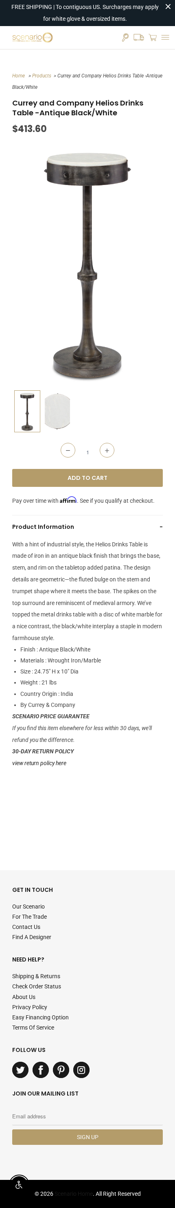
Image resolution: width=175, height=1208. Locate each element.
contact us (26, 927)
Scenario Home (74, 1193)
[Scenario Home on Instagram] (81, 1070)
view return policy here (39, 763)
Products (41, 76)
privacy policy (29, 1007)
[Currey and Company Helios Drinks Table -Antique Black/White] (87, 262)
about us (23, 997)
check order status (36, 986)
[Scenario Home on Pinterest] (61, 1070)
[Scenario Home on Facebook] (41, 1070)
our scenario (28, 906)
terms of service (33, 1027)
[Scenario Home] (32, 37)
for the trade (29, 916)
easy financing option (40, 1017)
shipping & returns (36, 976)
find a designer (31, 937)
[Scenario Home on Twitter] (20, 1070)
